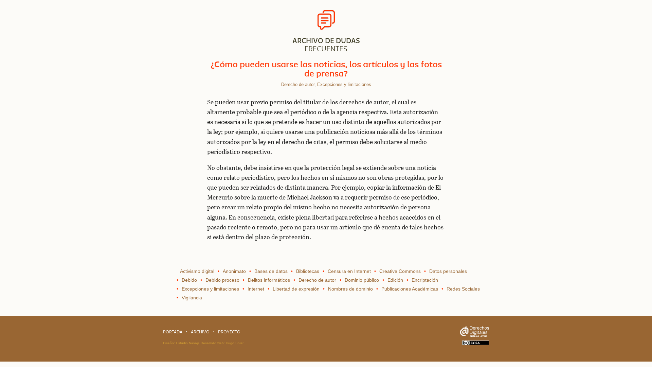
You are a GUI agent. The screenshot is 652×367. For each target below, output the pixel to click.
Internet (256, 289)
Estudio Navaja (188, 343)
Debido (189, 280)
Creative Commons (400, 271)
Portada (172, 332)
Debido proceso (222, 280)
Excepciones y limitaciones (344, 84)
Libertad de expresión (296, 289)
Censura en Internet (349, 271)
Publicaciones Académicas (409, 289)
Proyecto (229, 332)
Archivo (200, 332)
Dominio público (362, 280)
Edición (395, 280)
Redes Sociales (463, 289)
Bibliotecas (307, 271)
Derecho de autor (297, 84)
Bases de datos (271, 271)
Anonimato (234, 271)
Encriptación (425, 280)
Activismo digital (197, 271)
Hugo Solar (234, 343)
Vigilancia (192, 297)
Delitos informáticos (269, 280)
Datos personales (448, 271)
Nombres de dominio (350, 289)
